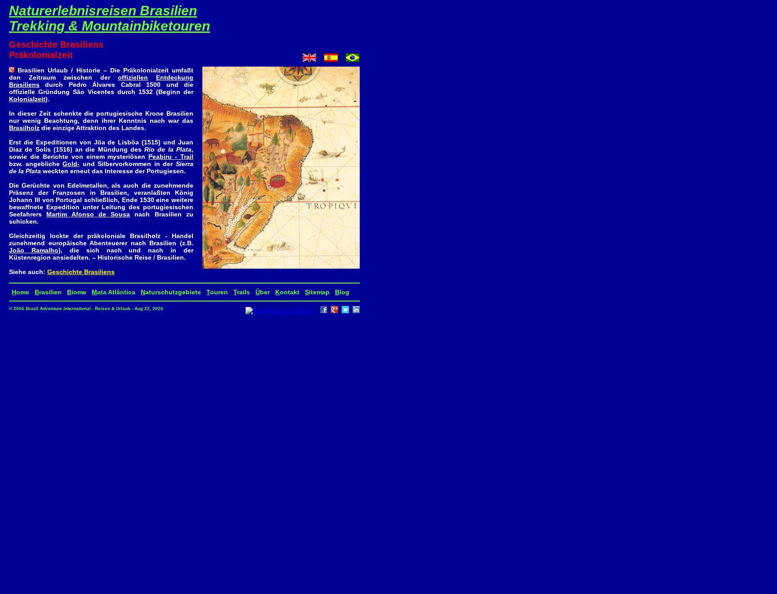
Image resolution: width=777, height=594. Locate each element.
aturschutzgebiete (171, 292)
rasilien (48, 292)
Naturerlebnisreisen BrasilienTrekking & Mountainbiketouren (109, 18)
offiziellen (133, 77)
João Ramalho (33, 250)
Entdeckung (174, 77)
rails (241, 292)
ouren (217, 292)
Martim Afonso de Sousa (88, 214)
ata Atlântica (113, 292)
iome (76, 292)
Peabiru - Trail (170, 156)
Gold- (71, 163)
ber (262, 292)
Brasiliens (24, 84)
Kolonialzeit (27, 99)
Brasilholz (24, 127)
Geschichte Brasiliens (81, 271)
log (342, 292)
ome (20, 292)
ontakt (287, 292)
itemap (317, 292)
